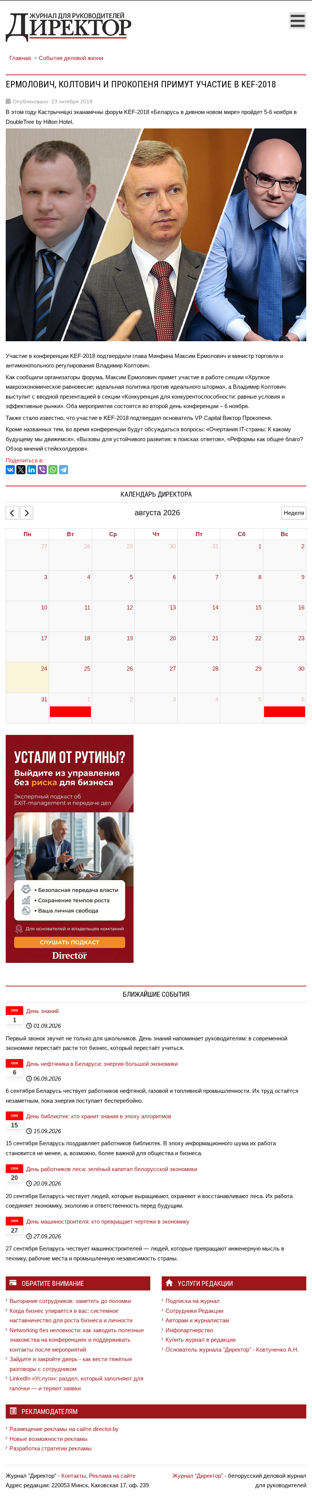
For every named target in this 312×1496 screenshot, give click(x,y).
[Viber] (42, 469)
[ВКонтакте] (10, 469)
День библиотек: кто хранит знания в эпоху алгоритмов (98, 1116)
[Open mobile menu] (297, 20)
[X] (20, 469)
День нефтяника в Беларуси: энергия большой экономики (102, 1064)
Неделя (294, 513)
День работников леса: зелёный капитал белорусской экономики (111, 1169)
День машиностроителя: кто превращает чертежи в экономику (107, 1221)
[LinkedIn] (31, 469)
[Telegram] (63, 469)
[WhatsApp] (52, 469)
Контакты (73, 1475)
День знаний (42, 1011)
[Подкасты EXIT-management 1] (70, 848)
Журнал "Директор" (197, 1475)
